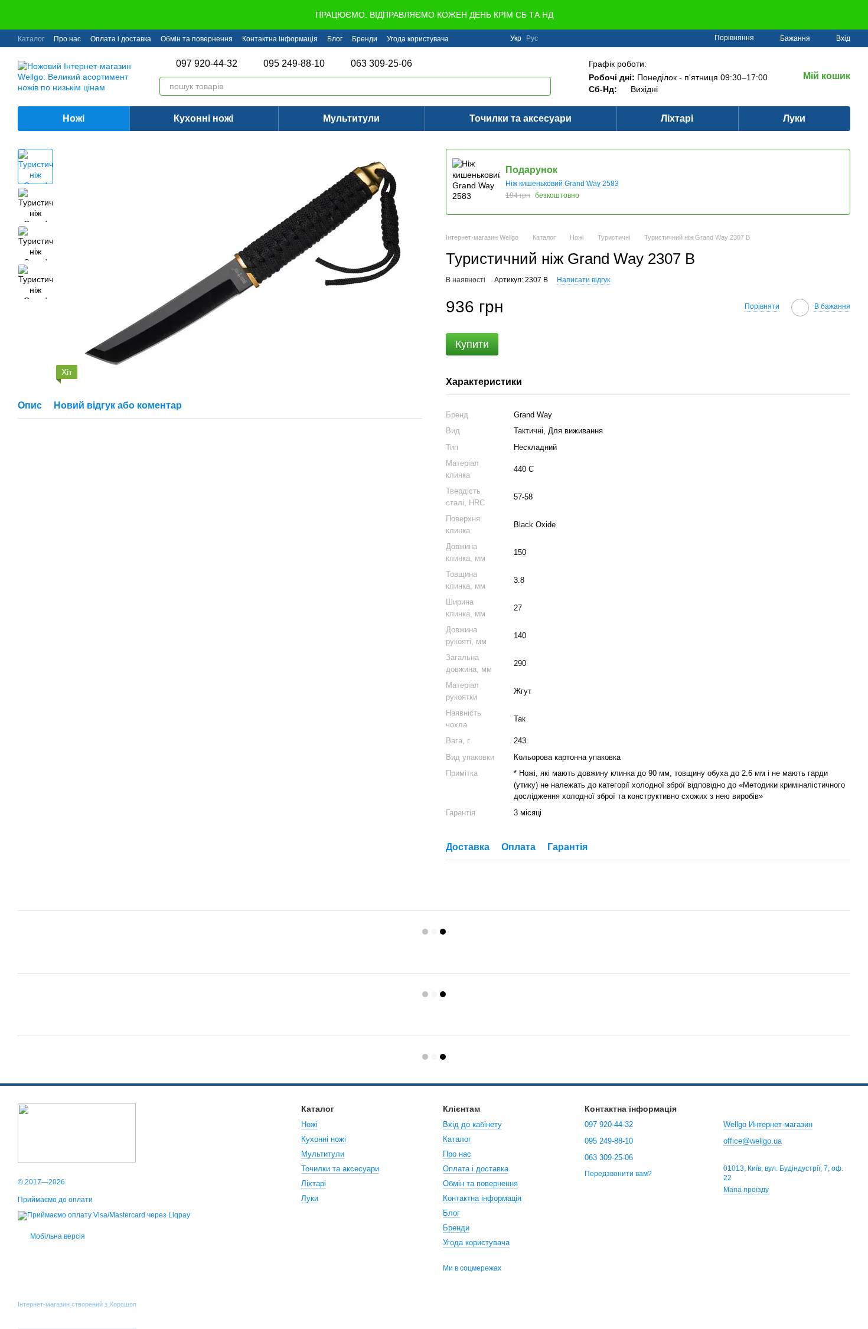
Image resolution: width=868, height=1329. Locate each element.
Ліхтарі (677, 118)
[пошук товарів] (541, 86)
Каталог (31, 39)
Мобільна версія (56, 1236)
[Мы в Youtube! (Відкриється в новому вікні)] (479, 38)
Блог (334, 39)
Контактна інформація (280, 39)
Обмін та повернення (197, 39)
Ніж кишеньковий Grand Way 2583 (562, 183)
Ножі (73, 118)
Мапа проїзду (746, 1190)
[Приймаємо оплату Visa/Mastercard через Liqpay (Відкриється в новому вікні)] (104, 1215)
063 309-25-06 (381, 63)
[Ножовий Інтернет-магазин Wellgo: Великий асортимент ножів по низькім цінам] (77, 1132)
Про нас (67, 39)
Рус (532, 38)
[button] (858, 14)
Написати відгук (583, 280)
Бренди (364, 39)
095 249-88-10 (294, 63)
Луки (794, 118)
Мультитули (351, 118)
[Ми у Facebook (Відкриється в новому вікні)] (465, 38)
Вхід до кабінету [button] (472, 1124)
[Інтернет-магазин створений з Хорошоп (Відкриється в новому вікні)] (77, 1315)
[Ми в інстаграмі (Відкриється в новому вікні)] (493, 38)
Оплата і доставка (120, 39)
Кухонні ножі (203, 118)
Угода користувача (418, 39)
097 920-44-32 (206, 63)
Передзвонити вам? (618, 1174)
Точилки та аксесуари (520, 118)
